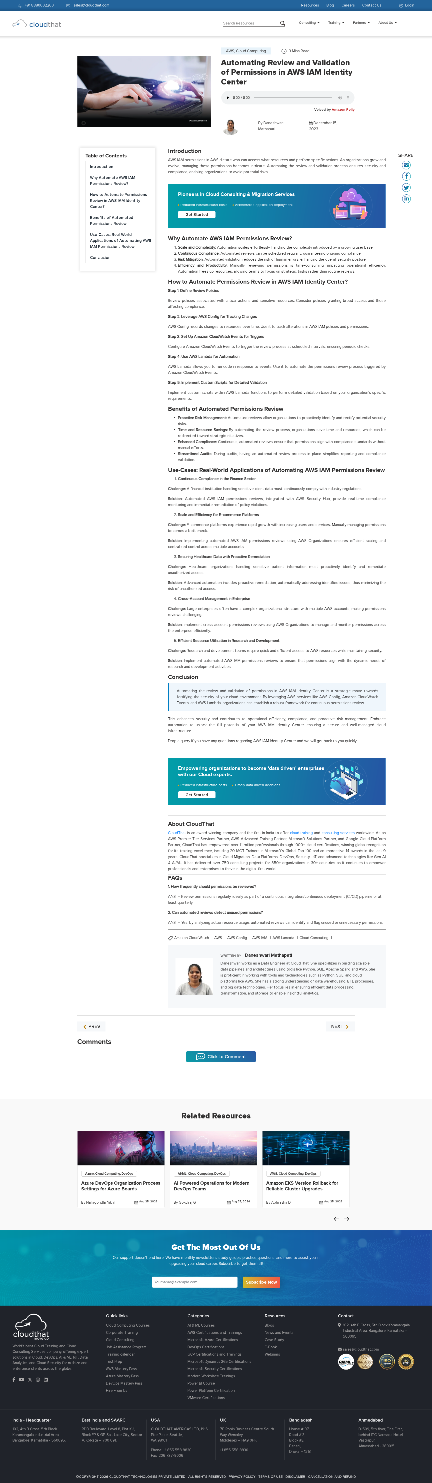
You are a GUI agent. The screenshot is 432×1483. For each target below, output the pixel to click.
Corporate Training (122, 1332)
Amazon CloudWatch (192, 938)
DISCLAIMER (295, 1477)
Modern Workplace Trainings (211, 1376)
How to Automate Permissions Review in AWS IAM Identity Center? (118, 200)
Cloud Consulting (120, 1340)
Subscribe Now (261, 1282)
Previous (336, 1219)
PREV (93, 1026)
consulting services (338, 832)
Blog (330, 5)
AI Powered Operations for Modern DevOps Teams (212, 1186)
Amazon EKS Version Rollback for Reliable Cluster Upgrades (302, 1186)
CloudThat (177, 832)
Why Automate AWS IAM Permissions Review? (112, 180)
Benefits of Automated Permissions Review (111, 220)
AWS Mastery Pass (121, 1369)
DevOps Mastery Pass (124, 1383)
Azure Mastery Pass (122, 1376)
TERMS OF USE (270, 1477)
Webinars (272, 1354)
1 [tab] (216, 1086)
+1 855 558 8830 (177, 1450)
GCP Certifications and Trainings (215, 1354)
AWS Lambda (283, 938)
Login (409, 5)
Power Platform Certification (211, 1390)
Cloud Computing (315, 938)
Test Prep (114, 1361)
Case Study (274, 1340)
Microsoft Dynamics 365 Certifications (219, 1361)
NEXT (338, 1026)
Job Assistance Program (126, 1347)
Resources (310, 5)
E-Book (271, 1347)
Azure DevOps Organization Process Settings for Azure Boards (120, 1186)
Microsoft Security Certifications (215, 1369)
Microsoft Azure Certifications (213, 1340)
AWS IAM (260, 938)
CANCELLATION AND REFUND (332, 1477)
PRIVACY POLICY (242, 1477)
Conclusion (100, 257)
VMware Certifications (206, 1398)
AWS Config (237, 938)
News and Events (279, 1332)
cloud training (301, 832)
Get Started (197, 214)
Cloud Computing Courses (128, 1325)
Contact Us (371, 5)
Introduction (101, 166)
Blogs (269, 1325)
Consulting (307, 22)
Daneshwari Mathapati (268, 955)
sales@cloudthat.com (361, 1349)
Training (334, 22)
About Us (385, 22)
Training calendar (120, 1354)
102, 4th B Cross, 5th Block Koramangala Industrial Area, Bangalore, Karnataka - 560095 (376, 1331)
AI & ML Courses (201, 1325)
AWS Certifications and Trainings (215, 1332)
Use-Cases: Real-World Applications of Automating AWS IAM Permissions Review (120, 240)
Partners (359, 22)
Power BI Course (201, 1383)
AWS (218, 938)
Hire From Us (116, 1390)
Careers (348, 5)
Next (346, 1219)
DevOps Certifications (206, 1347)
